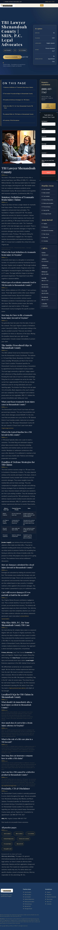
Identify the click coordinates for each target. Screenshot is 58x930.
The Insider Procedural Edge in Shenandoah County (18, 93)
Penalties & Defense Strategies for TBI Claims (16, 100)
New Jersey (45, 284)
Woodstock (45, 297)
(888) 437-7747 (50, 1)
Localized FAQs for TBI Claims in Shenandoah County (18, 114)
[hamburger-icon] (42, 5)
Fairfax (44, 252)
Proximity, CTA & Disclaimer (11, 120)
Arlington (44, 265)
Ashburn (44, 259)
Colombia (44, 303)
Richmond (44, 272)
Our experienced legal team (9, 785)
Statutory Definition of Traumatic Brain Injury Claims (18, 87)
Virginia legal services (7, 428)
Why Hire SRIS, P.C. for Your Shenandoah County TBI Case (18, 107)
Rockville (44, 278)
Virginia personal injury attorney (17, 688)
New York (44, 291)
